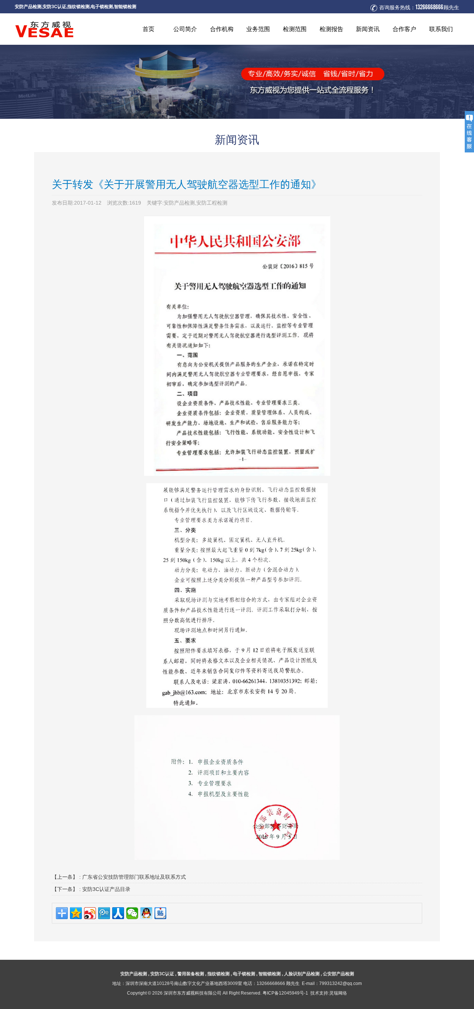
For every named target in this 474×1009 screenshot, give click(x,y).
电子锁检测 (102, 6)
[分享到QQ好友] (146, 913)
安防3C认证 (54, 6)
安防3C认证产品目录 (106, 889)
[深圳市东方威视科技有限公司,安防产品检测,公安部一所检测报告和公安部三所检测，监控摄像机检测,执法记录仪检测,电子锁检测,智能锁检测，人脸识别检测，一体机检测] (70, 29)
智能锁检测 (125, 6)
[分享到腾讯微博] (104, 913)
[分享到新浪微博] (90, 913)
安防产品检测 (28, 6)
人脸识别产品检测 (302, 974)
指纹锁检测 (78, 6)
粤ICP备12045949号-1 (285, 993)
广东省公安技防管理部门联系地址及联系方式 (134, 877)
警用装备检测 (190, 974)
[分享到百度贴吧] (160, 913)
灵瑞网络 (338, 993)
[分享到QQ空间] (76, 913)
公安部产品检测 (338, 974)
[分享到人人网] (118, 913)
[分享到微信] (132, 913)
